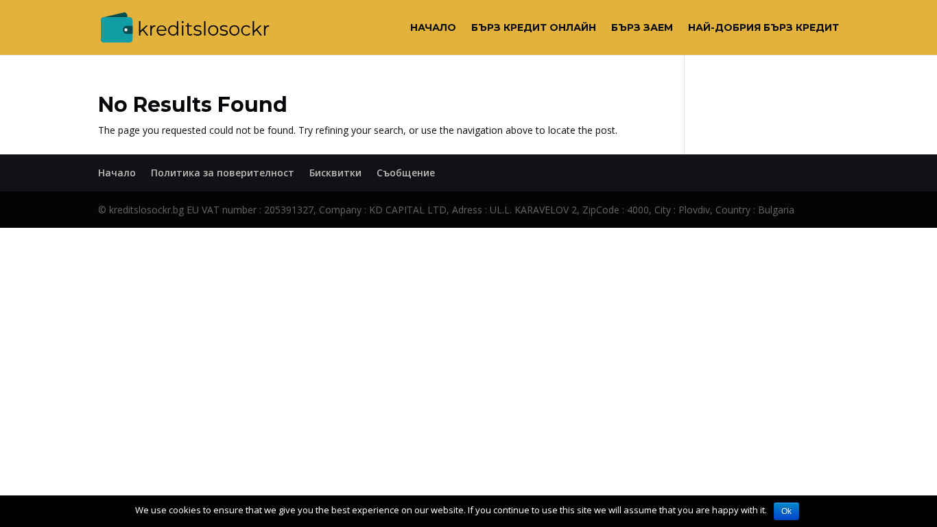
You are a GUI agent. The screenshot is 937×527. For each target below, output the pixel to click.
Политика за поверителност (222, 172)
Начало (433, 28)
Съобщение (406, 172)
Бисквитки (335, 172)
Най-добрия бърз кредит (763, 28)
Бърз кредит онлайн (533, 28)
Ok (786, 511)
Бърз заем (642, 28)
